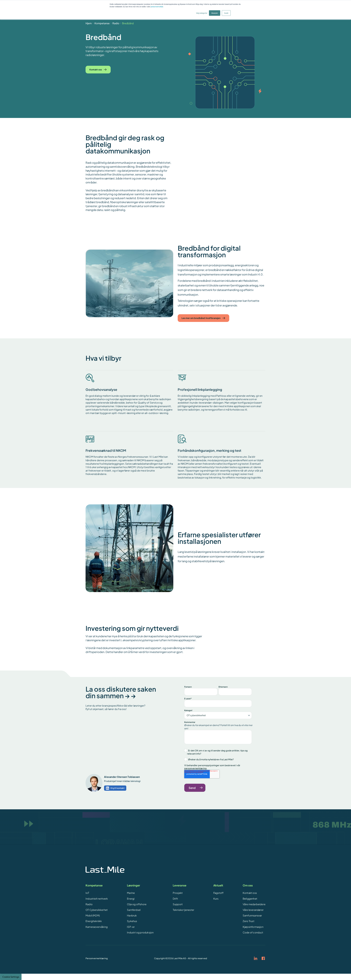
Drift (175, 898)
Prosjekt (178, 892)
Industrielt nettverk (97, 898)
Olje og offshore (136, 904)
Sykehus (132, 921)
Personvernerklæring (97, 958)
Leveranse (179, 885)
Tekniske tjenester (183, 909)
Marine (131, 892)
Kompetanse (102, 23)
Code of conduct (253, 932)
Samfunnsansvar (252, 915)
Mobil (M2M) (93, 915)
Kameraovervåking (97, 926)
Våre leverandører (253, 909)
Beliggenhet (250, 898)
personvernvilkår (157, 6)
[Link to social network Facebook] (263, 958)
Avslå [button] (226, 13)
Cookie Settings (10, 976)
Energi (131, 898)
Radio (115, 23)
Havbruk (132, 915)
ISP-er (131, 926)
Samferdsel (134, 909)
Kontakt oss (250, 892)
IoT (87, 892)
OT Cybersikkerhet (97, 909)
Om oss (248, 885)
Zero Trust (248, 921)
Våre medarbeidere (254, 904)
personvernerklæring (195, 768)
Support (178, 904)
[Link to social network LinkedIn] (255, 958)
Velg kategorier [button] (201, 13)
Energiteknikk (94, 921)
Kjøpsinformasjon (253, 926)
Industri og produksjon (140, 932)
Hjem (89, 23)
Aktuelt (218, 885)
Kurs (216, 898)
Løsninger (133, 885)
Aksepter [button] (214, 13)
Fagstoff (218, 892)
